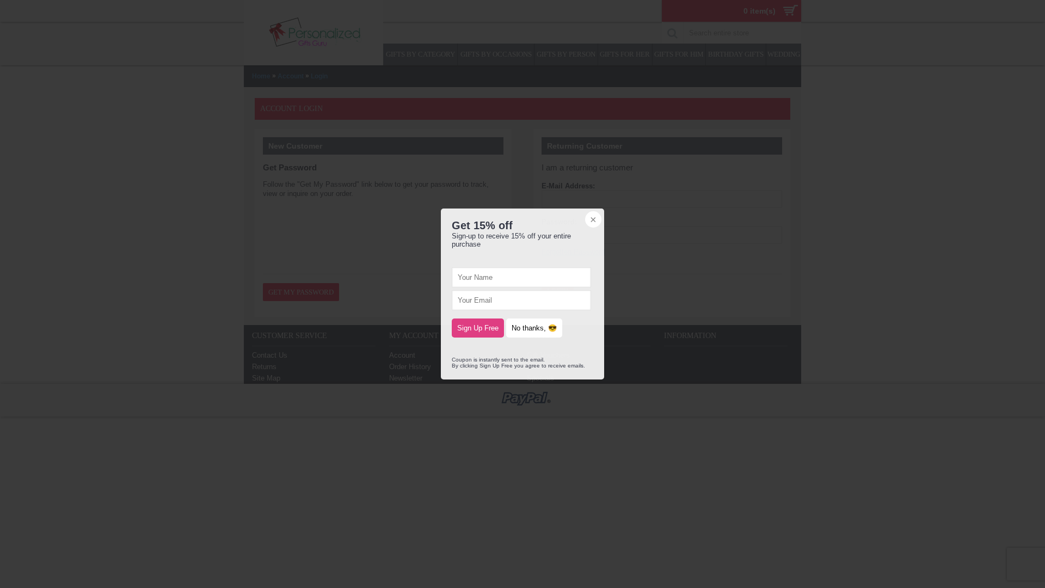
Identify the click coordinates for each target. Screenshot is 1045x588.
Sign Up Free (478, 328)
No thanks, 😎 (534, 328)
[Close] (592, 220)
